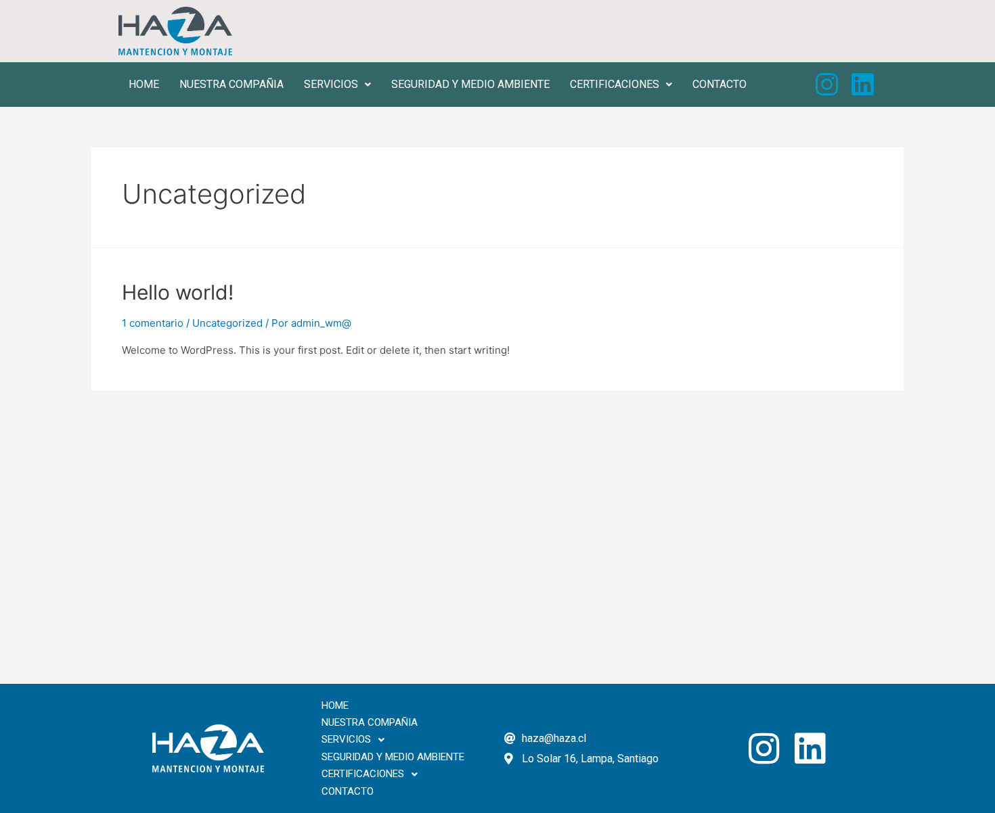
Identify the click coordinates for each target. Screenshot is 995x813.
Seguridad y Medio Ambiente (470, 84)
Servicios (331, 84)
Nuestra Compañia (231, 84)
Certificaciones (614, 84)
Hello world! (178, 292)
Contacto (719, 84)
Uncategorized (227, 323)
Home (144, 84)
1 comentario (152, 323)
